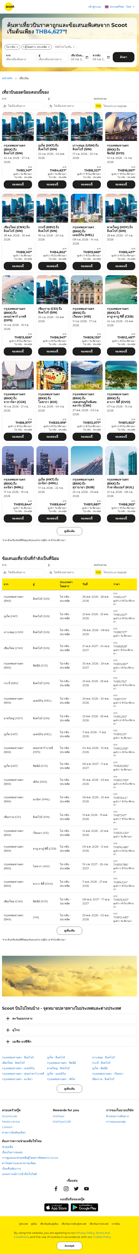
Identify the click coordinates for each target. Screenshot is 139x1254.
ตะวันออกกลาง (22, 1018)
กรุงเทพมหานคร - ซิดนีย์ (61, 1062)
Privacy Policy (85, 1233)
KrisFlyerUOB (62, 1121)
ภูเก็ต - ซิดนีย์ (99, 1068)
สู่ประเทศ (23, 1223)
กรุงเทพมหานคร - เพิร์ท (61, 1079)
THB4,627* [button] (50, 31)
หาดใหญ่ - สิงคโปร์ (58, 1068)
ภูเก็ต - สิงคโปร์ (56, 1057)
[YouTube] (86, 1189)
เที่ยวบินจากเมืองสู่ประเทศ (74, 1223)
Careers (7, 1127)
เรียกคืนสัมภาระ (11, 1168)
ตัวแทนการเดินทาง (117, 1116)
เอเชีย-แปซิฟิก (21, 1041)
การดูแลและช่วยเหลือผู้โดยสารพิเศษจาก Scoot (30, 1157)
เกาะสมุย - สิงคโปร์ (103, 1057)
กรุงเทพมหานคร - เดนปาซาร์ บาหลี (23, 1073)
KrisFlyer (58, 1116)
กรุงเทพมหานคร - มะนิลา (17, 1079)
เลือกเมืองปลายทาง (50, 59)
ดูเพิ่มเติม (69, 1088)
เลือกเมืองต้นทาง (16, 59)
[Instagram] (66, 1189)
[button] (37, 47)
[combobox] (26, 106)
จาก (8, 55)
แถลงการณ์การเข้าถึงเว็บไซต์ (19, 1174)
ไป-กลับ (10, 46)
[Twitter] (76, 1189)
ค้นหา (123, 57)
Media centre (11, 1121)
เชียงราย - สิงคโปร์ (103, 1079)
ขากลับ (97, 55)
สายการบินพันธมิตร (14, 1132)
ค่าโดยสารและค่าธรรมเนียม (19, 1163)
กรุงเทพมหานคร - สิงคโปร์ (18, 1057)
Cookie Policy (102, 1237)
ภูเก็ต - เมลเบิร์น (56, 1073)
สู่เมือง (34, 1223)
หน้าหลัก (7, 78)
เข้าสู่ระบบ (94, 6)
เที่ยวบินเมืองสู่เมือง (49, 1223)
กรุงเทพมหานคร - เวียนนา (107, 1073)
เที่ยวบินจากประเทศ (99, 1223)
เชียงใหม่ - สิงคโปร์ (13, 1062)
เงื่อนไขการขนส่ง (12, 1152)
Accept (69, 1245)
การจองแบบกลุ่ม (116, 1121)
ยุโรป (15, 1030)
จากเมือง (116, 1223)
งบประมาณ (100, 98)
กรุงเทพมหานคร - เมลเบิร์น (18, 1068)
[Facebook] (56, 1189)
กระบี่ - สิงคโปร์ (101, 1062)
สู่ (39, 55)
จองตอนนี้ (18, 184)
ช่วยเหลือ (7, 1147)
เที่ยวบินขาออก (78, 55)
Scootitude (9, 1116)
